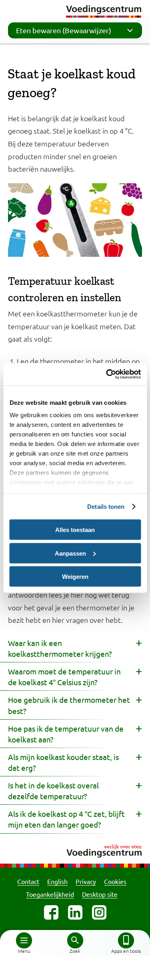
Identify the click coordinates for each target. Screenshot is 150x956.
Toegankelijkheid (50, 894)
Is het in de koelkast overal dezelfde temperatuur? (53, 790)
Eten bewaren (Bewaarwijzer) (63, 30)
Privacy (86, 881)
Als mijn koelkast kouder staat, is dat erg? (63, 762)
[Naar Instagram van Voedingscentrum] (99, 912)
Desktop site (100, 894)
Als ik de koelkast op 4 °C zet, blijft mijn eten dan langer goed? (66, 819)
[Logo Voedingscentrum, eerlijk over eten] (75, 850)
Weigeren (75, 576)
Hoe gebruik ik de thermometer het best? (69, 705)
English (57, 881)
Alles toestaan (75, 529)
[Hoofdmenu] (24, 940)
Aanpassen (70, 553)
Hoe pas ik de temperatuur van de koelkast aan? (66, 734)
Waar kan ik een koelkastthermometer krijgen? (60, 648)
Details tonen (105, 506)
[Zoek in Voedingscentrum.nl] (75, 940)
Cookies (115, 881)
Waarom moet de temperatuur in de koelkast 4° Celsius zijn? (64, 676)
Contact (28, 881)
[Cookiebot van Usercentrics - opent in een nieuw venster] (107, 374)
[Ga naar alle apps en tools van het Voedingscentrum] (126, 940)
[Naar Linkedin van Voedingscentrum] (75, 912)
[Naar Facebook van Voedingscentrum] (51, 912)
